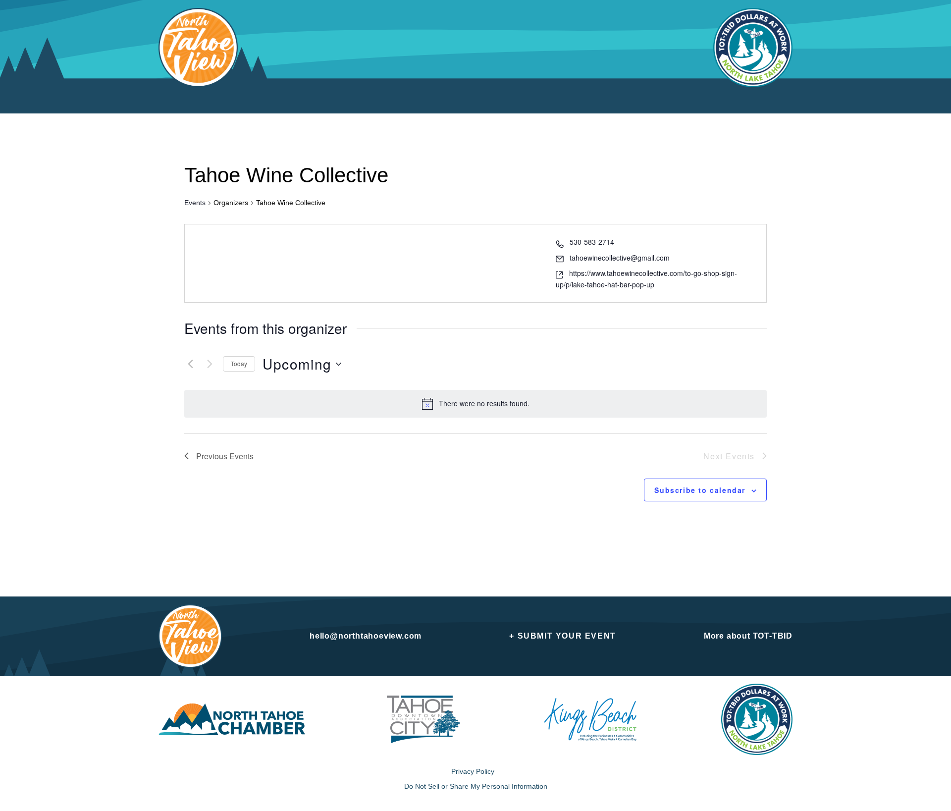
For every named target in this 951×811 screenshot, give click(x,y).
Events (195, 203)
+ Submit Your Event (562, 636)
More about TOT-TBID (748, 636)
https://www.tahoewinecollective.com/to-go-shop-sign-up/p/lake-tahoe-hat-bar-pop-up (646, 278)
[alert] (484, 403)
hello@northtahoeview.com (366, 636)
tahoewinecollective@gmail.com (620, 258)
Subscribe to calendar (699, 490)
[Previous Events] (190, 364)
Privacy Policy (472, 771)
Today (239, 363)
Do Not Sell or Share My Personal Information (475, 786)
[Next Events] (209, 364)
